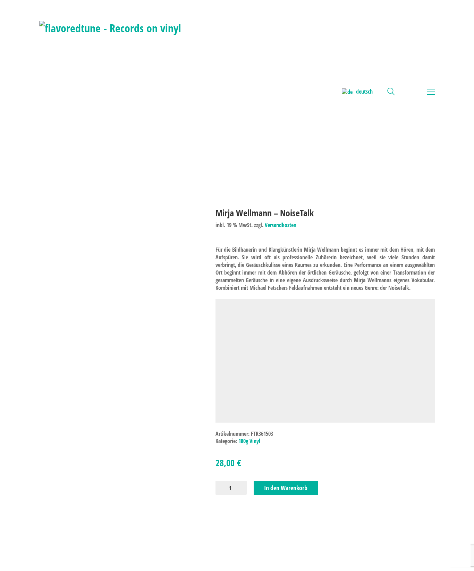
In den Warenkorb (285, 488)
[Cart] (409, 92)
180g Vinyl (249, 441)
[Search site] (391, 92)
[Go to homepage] (110, 92)
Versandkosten (280, 225)
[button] (429, 92)
